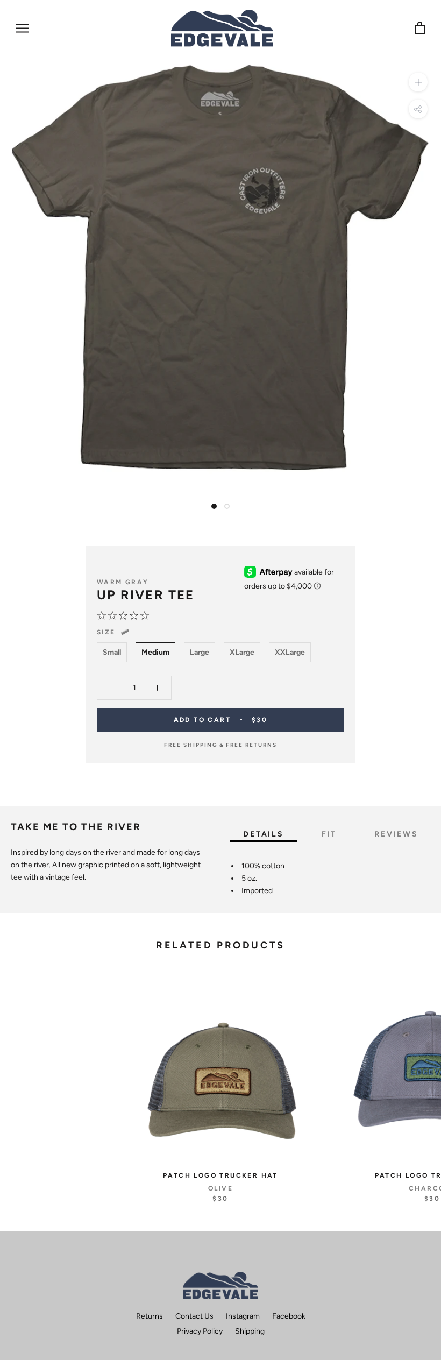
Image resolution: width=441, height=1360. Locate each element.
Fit (329, 834)
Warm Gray (123, 582)
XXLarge (290, 652)
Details (263, 834)
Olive (220, 1188)
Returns (149, 1316)
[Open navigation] (22, 28)
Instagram (243, 1316)
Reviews (396, 834)
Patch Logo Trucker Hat (220, 1175)
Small (112, 652)
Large (199, 652)
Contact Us (194, 1316)
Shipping (250, 1331)
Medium (155, 652)
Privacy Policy (200, 1331)
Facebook (288, 1316)
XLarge (242, 652)
